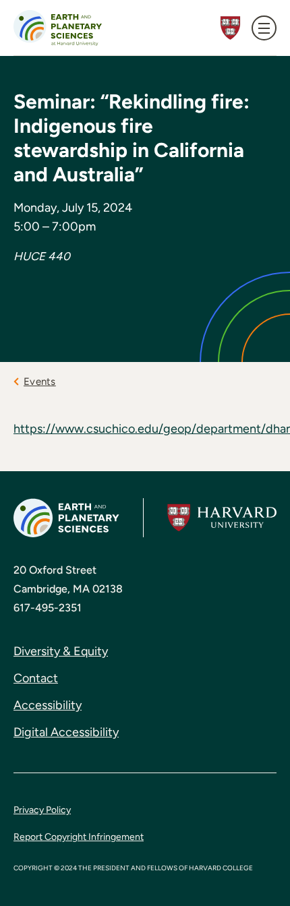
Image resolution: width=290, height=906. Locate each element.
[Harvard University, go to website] (222, 518)
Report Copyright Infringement (78, 837)
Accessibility (47, 705)
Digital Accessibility (66, 732)
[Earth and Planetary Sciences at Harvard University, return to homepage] (57, 28)
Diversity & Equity (60, 651)
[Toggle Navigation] (264, 28)
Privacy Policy (42, 810)
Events (40, 381)
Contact (35, 678)
